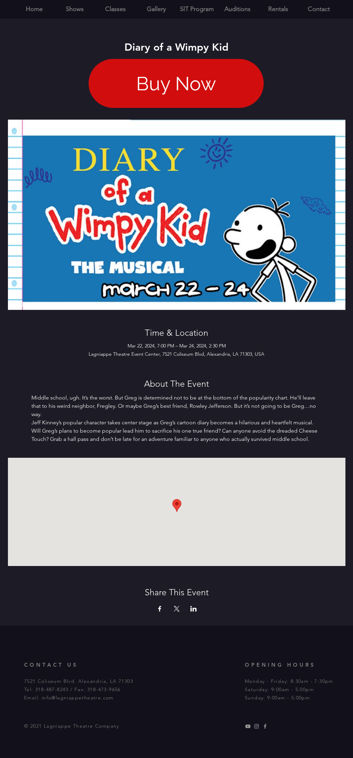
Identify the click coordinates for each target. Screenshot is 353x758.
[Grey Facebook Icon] (265, 726)
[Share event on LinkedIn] (193, 609)
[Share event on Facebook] (160, 609)
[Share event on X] (176, 609)
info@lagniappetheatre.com (78, 698)
